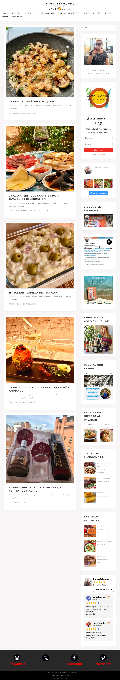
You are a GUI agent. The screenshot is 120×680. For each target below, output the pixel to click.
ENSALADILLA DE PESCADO (38, 292)
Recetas (27, 105)
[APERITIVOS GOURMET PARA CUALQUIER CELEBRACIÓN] (40, 158)
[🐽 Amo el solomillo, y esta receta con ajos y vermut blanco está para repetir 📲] (108, 183)
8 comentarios (57, 105)
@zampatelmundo (101, 167)
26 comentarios (56, 495)
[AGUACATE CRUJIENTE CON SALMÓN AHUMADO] (40, 350)
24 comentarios (62, 203)
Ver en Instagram (99, 193)
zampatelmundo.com (60, 675)
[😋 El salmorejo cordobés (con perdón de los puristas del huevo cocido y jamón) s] (88, 183)
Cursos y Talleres (30, 395)
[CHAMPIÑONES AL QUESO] (40, 62)
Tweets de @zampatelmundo (94, 264)
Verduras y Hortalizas (36, 105)
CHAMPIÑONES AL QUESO (37, 101)
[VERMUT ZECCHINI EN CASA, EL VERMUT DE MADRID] (40, 449)
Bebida (27, 495)
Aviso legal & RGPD (60, 678)
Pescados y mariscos (31, 296)
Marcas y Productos (42, 203)
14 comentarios (57, 296)
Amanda (48, 105)
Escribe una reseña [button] (104, 589)
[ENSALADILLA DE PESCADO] (40, 255)
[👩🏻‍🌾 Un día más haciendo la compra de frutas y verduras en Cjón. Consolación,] (98, 183)
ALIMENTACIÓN (30, 203)
